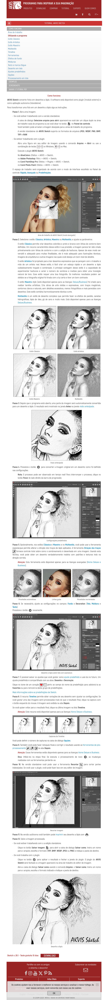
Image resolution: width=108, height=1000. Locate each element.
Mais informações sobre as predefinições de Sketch (34, 692)
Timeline (11, 52)
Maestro (55, 239)
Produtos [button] (27, 8)
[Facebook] (26, 973)
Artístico (47, 239)
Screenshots (14, 85)
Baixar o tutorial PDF (18, 89)
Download (41, 8)
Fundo (70, 603)
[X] (40, 973)
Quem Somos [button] (90, 8)
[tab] (54, 29)
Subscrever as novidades (85, 964)
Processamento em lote (18, 78)
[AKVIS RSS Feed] (50, 973)
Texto (15, 607)
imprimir (59, 834)
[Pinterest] (45, 973)
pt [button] (96, 14)
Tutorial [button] (65, 8)
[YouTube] (35, 973)
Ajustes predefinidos (16, 71)
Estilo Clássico (14, 39)
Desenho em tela (15, 68)
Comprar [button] (54, 8)
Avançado (31, 172)
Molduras (12, 61)
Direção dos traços (92, 548)
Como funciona (15, 28)
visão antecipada (87, 406)
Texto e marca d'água (17, 65)
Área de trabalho (15, 32)
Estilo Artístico (14, 42)
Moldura (95, 603)
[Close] (97, 984)
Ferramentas (13, 55)
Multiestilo (12, 48)
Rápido (23, 172)
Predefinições (45, 172)
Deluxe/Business (80, 282)
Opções (11, 75)
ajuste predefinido (72, 677)
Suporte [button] (77, 8)
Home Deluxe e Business (81, 711)
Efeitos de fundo (15, 58)
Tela (88, 603)
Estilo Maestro (14, 45)
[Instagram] (30, 973)
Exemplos (13, 81)
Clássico (39, 239)
